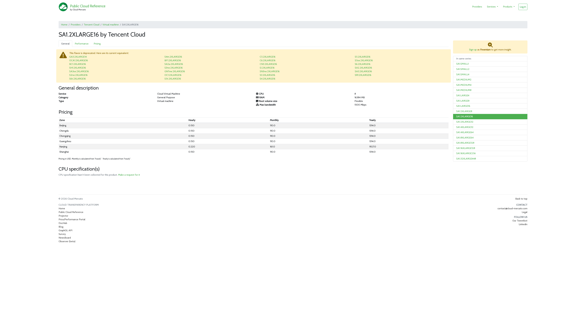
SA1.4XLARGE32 (464, 127)
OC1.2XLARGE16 (173, 75)
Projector (63, 215)
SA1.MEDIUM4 (463, 84)
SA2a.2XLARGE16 (174, 64)
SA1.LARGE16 (463, 105)
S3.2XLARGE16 (267, 75)
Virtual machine (111, 24)
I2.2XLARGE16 (267, 67)
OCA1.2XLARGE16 (78, 60)
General (65, 43)
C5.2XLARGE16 (267, 56)
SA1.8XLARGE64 (465, 137)
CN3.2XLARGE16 (268, 64)
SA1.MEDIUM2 (463, 79)
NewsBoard (65, 237)
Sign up (473, 49)
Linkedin (523, 224)
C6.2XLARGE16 (267, 60)
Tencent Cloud (91, 24)
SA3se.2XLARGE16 (79, 71)
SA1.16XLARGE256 (466, 153)
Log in (523, 6)
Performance (82, 43)
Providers (477, 6)
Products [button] (508, 6)
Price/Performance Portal (72, 219)
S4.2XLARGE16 (267, 78)
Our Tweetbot (519, 220)
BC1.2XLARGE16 (77, 64)
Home (64, 24)
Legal (524, 212)
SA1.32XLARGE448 (466, 158)
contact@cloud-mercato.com (512, 208)
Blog (61, 226)
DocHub (63, 223)
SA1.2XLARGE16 (464, 116)
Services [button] (491, 6)
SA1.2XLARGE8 (464, 111)
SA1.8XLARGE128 (465, 142)
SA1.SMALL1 (462, 63)
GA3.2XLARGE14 (78, 56)
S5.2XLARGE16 (362, 56)
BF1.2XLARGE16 (173, 60)
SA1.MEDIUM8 (463, 90)
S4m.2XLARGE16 (173, 56)
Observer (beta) (67, 241)
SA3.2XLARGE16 (363, 71)
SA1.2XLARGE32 (464, 121)
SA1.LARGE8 (462, 100)
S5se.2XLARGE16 (364, 60)
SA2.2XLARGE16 (363, 67)
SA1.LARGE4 (462, 95)
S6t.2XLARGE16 (77, 78)
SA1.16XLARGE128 (465, 148)
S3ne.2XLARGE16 (174, 67)
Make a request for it (129, 174)
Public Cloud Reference (87, 6)
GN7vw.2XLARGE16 (175, 71)
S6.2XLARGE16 (362, 64)
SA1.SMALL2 (462, 69)
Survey (62, 234)
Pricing (97, 43)
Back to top (521, 198)
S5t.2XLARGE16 (173, 78)
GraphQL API (65, 230)
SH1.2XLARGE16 (77, 67)
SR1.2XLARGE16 (363, 75)
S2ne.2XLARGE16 (78, 75)
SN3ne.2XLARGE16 (270, 71)
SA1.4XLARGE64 (465, 132)
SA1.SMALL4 (462, 74)
